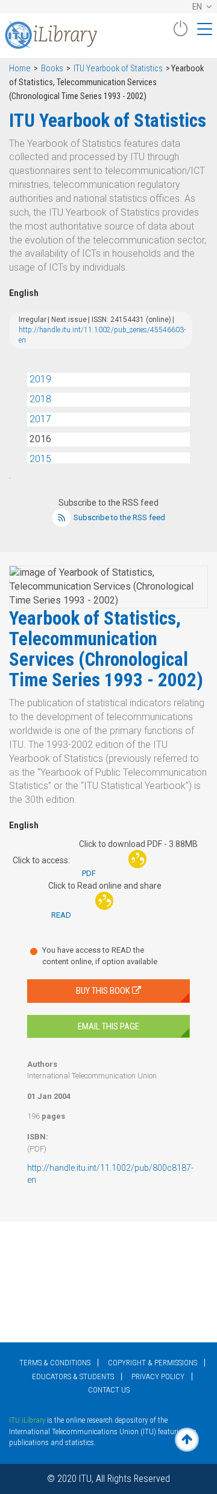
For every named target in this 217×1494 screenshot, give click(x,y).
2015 (40, 459)
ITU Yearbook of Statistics (118, 68)
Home (20, 68)
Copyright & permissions (152, 1363)
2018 (40, 399)
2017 (40, 419)
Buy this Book (104, 990)
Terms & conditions (54, 1363)
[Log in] (180, 33)
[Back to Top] (187, 1440)
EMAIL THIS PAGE (108, 1026)
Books (52, 68)
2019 (40, 379)
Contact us (109, 1390)
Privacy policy (157, 1376)
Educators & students (73, 1376)
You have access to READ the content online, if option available (99, 955)
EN (198, 6)
